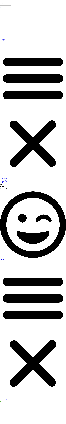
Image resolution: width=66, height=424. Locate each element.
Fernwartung (3, 40)
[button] (33, 110)
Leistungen (3, 39)
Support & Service (4, 38)
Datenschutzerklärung (5, 262)
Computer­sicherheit (4, 41)
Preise (3, 42)
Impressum (3, 261)
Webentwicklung (4, 181)
